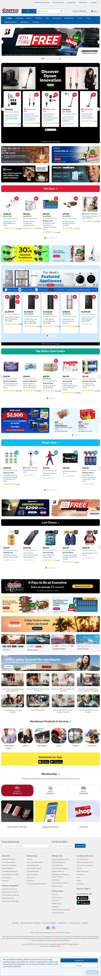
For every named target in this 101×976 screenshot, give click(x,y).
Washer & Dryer (56, 903)
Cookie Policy (62, 923)
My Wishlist (30, 881)
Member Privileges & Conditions (37, 884)
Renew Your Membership (35, 862)
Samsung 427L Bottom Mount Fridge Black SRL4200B (12, 319)
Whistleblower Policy (8, 898)
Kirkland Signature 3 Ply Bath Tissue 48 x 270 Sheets (10, 386)
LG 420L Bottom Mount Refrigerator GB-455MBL (49, 321)
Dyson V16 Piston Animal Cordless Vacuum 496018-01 (87, 116)
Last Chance (56, 18)
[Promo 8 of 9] (56, 58)
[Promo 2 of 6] (47, 238)
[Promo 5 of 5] (55, 130)
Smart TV (55, 894)
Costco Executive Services (85, 865)
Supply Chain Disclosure (9, 889)
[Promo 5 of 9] (49, 58)
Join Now (29, 859)
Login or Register (80, 11)
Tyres (88, 18)
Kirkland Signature (7, 868)
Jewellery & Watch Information (61, 910)
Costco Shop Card (57, 865)
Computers (55, 907)
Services (36, 22)
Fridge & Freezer (57, 897)
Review (79, 966)
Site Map (16, 923)
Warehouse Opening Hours (85, 862)
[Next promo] (98, 109)
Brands (29, 18)
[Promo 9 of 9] (58, 58)
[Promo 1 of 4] (47, 336)
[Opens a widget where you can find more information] (92, 972)
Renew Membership (83, 792)
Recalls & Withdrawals (58, 862)
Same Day (19, 18)
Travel (80, 18)
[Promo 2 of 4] (49, 336)
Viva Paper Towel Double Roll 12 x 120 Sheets (88, 386)
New (47, 18)
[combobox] (29, 11)
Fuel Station (80, 874)
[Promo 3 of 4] (51, 336)
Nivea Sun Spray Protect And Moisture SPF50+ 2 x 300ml (70, 557)
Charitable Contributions (9, 871)
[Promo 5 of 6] (54, 238)
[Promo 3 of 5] (50, 130)
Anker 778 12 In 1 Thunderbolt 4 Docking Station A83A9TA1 (30, 555)
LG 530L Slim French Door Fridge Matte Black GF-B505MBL (30, 321)
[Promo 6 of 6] (56, 238)
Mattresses (55, 900)
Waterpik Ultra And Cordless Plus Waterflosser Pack (29, 223)
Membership (69, 18)
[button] (63, 11)
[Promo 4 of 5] (52, 130)
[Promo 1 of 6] (45, 238)
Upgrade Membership (17, 792)
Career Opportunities (8, 862)
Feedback (84, 923)
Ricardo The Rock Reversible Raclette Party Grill (69, 223)
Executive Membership (34, 868)
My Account (30, 877)
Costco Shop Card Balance (60, 868)
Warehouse (25, 22)
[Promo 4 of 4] (54, 336)
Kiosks (79, 881)
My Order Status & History (60, 883)
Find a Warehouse (10, 841)
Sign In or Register (32, 874)
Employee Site (6, 877)
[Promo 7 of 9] (53, 58)
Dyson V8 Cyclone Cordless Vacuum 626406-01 (68, 119)
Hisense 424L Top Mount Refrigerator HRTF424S (68, 321)
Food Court (80, 884)
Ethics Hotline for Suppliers (10, 895)
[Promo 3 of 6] (49, 238)
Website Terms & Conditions (30, 923)
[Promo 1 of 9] (40, 58)
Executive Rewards (33, 871)
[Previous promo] (3, 109)
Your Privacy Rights (49, 923)
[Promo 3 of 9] (45, 58)
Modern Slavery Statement (10, 892)
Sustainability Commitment (10, 874)
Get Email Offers (60, 841)
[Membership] (73, 18)
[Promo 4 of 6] (51, 238)
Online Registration (50, 792)
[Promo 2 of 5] (48, 130)
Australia (93, 2)
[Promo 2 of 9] (43, 58)
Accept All (79, 960)
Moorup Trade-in (83, 888)
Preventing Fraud (57, 886)
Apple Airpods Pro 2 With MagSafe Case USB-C (9, 223)
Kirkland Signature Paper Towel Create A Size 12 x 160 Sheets (29, 386)
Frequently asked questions (60, 859)
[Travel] (82, 18)
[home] (10, 10)
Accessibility (56, 880)
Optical (79, 868)
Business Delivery (11, 22)
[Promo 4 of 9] (47, 58)
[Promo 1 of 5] (46, 130)
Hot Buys (39, 18)
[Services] (39, 22)
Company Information (8, 859)
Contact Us (5, 881)
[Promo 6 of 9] (51, 58)
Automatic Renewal (33, 865)
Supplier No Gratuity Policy (10, 901)
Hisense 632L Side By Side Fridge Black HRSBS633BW (88, 319)
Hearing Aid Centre (82, 871)
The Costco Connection (9, 865)
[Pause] (60, 59)
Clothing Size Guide (58, 913)
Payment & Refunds (58, 871)
